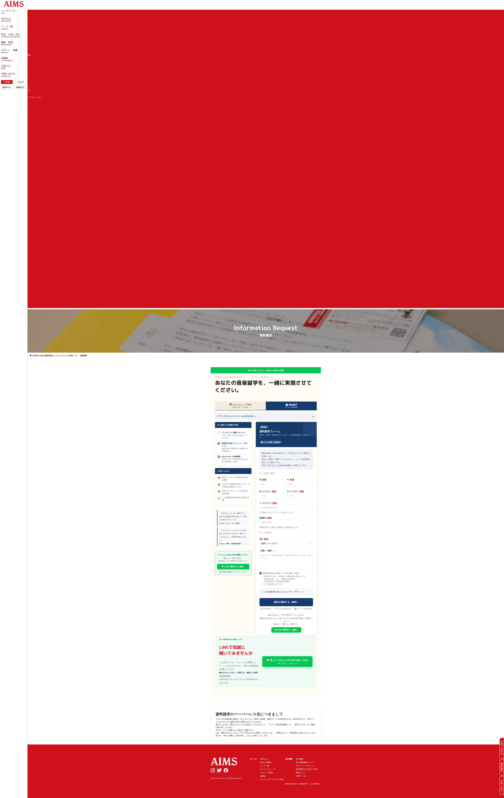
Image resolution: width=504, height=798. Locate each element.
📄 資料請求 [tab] (291, 406)
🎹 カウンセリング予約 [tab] (240, 406)
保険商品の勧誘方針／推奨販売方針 (296, 784)
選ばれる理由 (265, 762)
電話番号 (265, 518)
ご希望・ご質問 (267, 551)
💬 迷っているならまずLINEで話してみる (287, 661)
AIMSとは (264, 759)
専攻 (263, 539)
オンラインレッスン (268, 769)
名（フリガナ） (295, 491)
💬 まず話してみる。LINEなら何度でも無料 (266, 370)
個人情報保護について (305, 762)
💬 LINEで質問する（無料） (233, 567)
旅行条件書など (316, 784)
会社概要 (299, 759)
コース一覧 (264, 766)
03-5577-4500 (226, 572)
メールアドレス (267, 503)
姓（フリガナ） (267, 491)
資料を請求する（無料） (286, 602)
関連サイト (300, 773)
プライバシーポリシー (305, 766)
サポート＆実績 (266, 773)
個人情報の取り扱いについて (276, 592)
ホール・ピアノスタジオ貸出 (272, 779)
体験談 (263, 776)
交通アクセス (301, 776)
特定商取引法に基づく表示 (307, 769)
